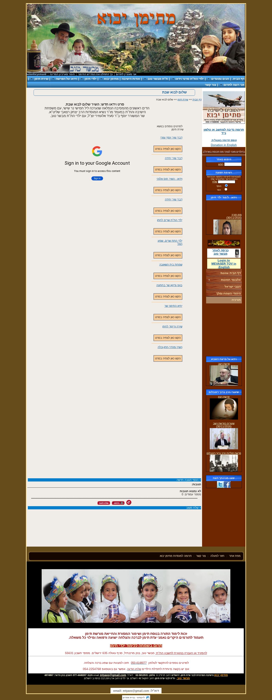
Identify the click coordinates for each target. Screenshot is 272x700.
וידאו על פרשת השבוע (224, 359)
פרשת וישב (224, 363)
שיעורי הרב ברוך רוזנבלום (224, 392)
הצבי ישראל (233, 286)
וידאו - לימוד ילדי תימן (224, 197)
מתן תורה (237, 211)
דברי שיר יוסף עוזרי (171, 137)
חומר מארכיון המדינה (71, 74)
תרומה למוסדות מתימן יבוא (176, 555)
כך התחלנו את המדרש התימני (104, 74)
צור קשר (210, 84)
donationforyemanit (43, 74)
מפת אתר (235, 555)
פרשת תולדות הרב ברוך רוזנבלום (224, 453)
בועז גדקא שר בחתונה (169, 285)
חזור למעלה (217, 555)
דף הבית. (238, 78)
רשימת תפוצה (223, 172)
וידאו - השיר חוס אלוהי (169, 178)
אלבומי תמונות (231, 279)
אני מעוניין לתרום (135, 74)
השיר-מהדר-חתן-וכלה (170, 347)
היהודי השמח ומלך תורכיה (228, 296)
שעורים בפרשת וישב (224, 423)
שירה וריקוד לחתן (172, 326)
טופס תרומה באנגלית (224, 140)
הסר (219, 190)
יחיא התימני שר (173, 305)
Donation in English (224, 145)
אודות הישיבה (131, 78)
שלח (214, 181)
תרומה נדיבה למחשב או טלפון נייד (224, 131)
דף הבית (197, 99)
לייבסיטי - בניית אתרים (134, 697)
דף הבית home (231, 273)
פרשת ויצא (224, 396)
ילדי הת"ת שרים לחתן (169, 220)
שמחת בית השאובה (170, 264)
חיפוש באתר (224, 159)
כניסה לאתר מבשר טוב (220, 252)
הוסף (219, 186)
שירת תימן (182, 99)
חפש (220, 164)
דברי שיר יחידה (173, 158)
